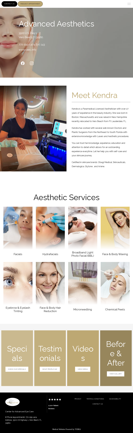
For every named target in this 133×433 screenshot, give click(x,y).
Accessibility (115, 399)
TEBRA (78, 429)
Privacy (78, 399)
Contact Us (98, 404)
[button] (129, 4)
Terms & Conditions (95, 399)
